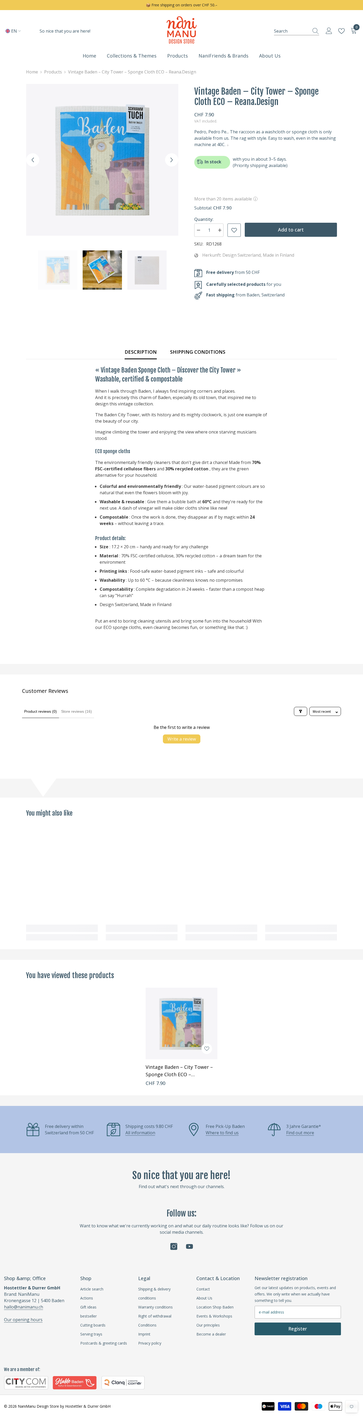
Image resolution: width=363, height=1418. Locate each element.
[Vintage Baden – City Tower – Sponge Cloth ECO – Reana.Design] (181, 1023)
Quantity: (203, 219)
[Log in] (329, 31)
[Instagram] (174, 1246)
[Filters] (300, 711)
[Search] (296, 31)
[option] (102, 160)
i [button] (255, 199)
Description (141, 352)
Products (53, 72)
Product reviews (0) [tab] (40, 711)
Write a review (181, 739)
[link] (62, 928)
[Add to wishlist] (234, 230)
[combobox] (291, 31)
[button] (32, 160)
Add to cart (291, 229)
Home (32, 72)
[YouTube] (189, 1246)
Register (297, 1328)
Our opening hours (23, 1320)
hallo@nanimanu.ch (23, 1307)
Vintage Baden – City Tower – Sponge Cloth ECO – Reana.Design (179, 1071)
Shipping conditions (197, 352)
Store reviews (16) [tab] (76, 711)
